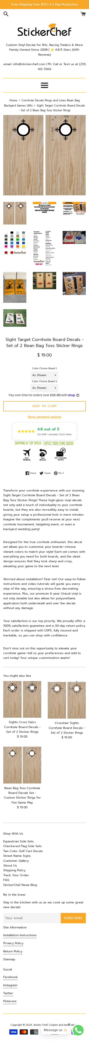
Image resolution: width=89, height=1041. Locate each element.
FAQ (6, 880)
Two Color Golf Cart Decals (23, 851)
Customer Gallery (16, 861)
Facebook (10, 977)
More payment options (44, 417)
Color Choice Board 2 (44, 381)
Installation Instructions (20, 935)
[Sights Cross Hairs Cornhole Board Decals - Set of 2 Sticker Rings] (22, 699)
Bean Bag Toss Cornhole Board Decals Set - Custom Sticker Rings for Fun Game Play (22, 795)
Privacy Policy (13, 943)
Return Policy (12, 951)
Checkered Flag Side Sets (22, 846)
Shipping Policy (14, 870)
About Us (10, 865)
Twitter (8, 993)
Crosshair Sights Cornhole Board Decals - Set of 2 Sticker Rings (67, 728)
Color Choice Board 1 (44, 368)
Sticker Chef (40, 1025)
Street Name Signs (17, 856)
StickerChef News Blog (20, 885)
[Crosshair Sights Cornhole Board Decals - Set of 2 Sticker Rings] (67, 700)
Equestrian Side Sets (18, 841)
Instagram (10, 985)
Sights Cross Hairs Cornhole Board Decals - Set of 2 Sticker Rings (22, 727)
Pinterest (9, 1001)
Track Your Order (16, 875)
